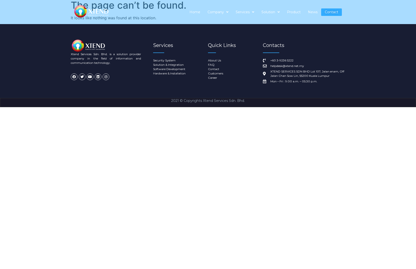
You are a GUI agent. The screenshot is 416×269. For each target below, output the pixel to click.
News (313, 12)
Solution (268, 12)
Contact (331, 12)
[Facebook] (74, 76)
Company (216, 12)
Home (194, 12)
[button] (218, 12)
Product (294, 12)
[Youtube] (90, 76)
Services (243, 12)
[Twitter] (82, 76)
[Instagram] (106, 76)
